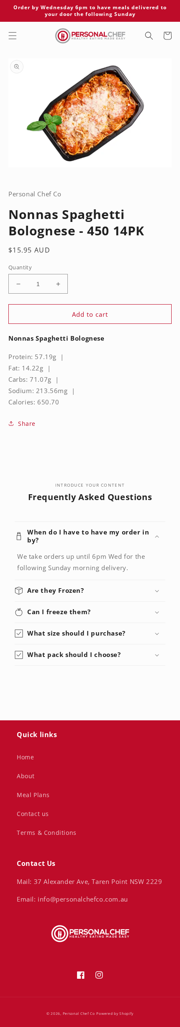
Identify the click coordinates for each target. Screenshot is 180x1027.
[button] (12, 35)
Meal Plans (33, 795)
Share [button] (27, 423)
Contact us (33, 814)
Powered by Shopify (115, 1013)
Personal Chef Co (79, 1013)
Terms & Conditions (47, 833)
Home (25, 757)
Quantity (20, 267)
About (26, 776)
